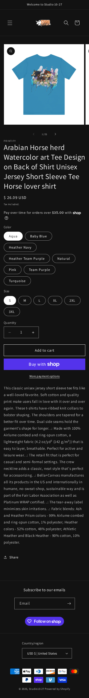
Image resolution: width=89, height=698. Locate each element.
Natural (63, 258)
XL (55, 300)
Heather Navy (20, 247)
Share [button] (14, 557)
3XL (12, 311)
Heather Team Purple (27, 258)
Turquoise (17, 281)
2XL (72, 300)
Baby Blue (38, 236)
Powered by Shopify (57, 689)
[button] (9, 22)
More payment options (44, 376)
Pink (12, 269)
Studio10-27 (36, 689)
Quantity (10, 323)
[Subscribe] (69, 603)
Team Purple (39, 269)
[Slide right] (55, 134)
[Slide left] (33, 134)
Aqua (13, 236)
